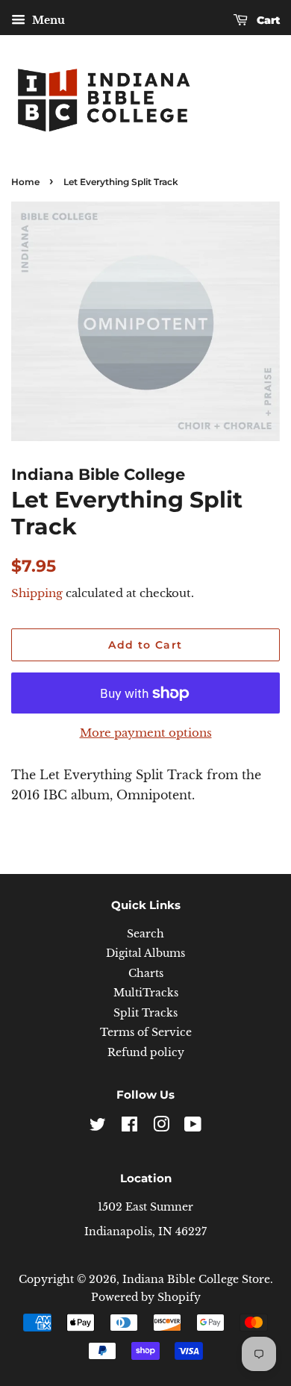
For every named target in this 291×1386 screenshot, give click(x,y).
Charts (145, 973)
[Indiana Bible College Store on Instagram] (161, 1127)
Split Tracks (145, 1013)
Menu (47, 20)
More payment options (146, 732)
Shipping (37, 593)
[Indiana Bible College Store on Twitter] (98, 1127)
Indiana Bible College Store (196, 1279)
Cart (267, 20)
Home (25, 181)
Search (145, 934)
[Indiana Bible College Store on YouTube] (192, 1127)
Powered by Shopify (146, 1297)
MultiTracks (145, 993)
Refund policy (145, 1052)
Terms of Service (146, 1032)
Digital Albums (145, 953)
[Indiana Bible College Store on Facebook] (129, 1127)
